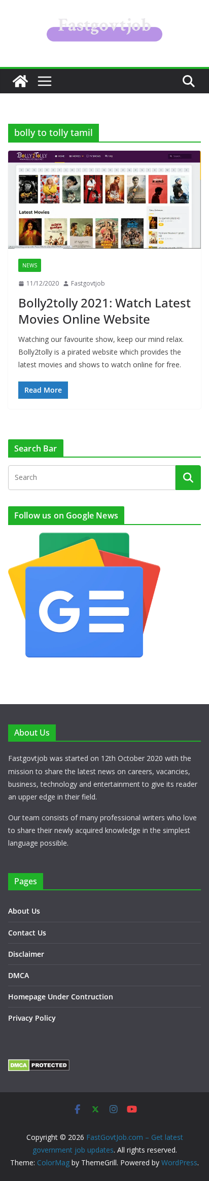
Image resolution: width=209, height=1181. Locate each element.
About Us (24, 911)
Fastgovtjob (88, 283)
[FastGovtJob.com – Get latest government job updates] (20, 81)
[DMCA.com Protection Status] (38, 1065)
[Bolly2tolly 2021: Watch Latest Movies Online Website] (104, 199)
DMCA (18, 975)
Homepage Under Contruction (60, 996)
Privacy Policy (32, 1018)
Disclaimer (26, 954)
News (29, 265)
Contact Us (27, 932)
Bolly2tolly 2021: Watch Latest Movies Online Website (104, 310)
